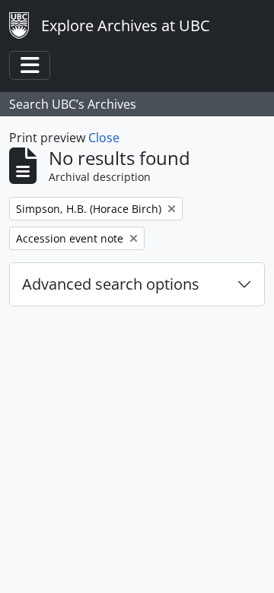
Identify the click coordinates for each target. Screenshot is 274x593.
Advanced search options (110, 284)
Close (103, 137)
